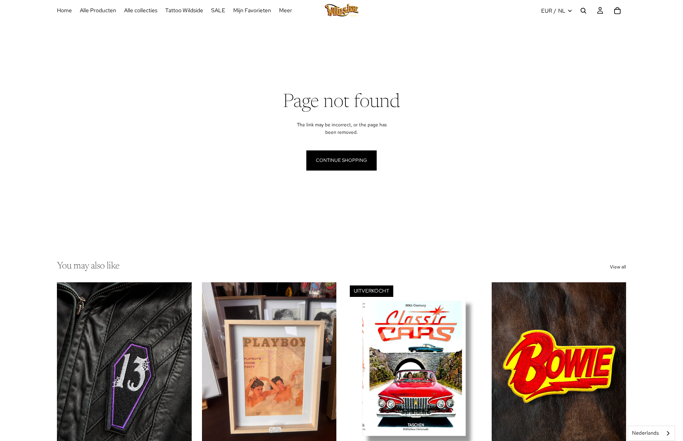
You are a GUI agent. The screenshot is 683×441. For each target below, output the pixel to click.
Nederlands (645, 433)
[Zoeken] (583, 10)
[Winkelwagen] (617, 10)
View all (618, 267)
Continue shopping (341, 160)
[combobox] (651, 433)
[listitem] (285, 11)
